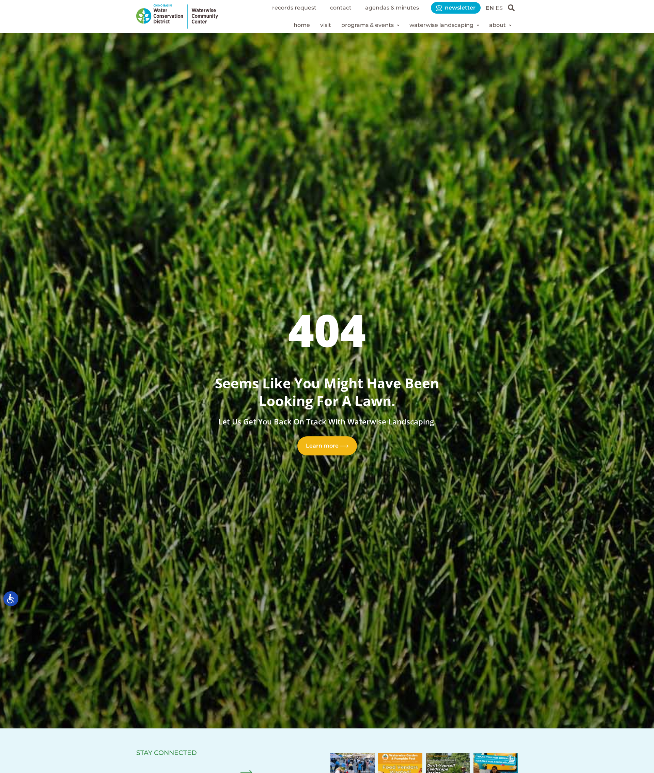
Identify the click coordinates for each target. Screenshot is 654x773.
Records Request (294, 7)
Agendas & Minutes (392, 7)
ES (499, 8)
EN (490, 8)
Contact (341, 7)
